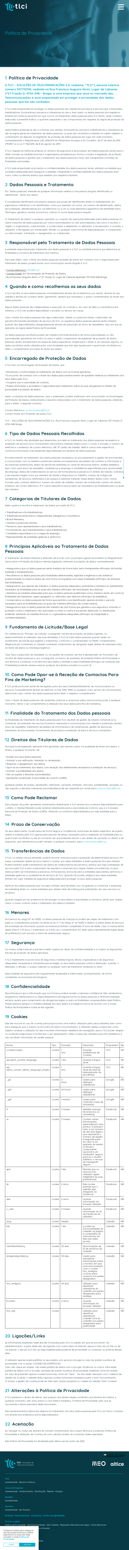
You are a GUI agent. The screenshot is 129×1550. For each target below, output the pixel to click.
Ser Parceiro (24, 1509)
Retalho (50, 1491)
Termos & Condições (36, 1525)
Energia (58, 1491)
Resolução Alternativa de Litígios (75, 1525)
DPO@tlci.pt (33, 270)
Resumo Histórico (27, 1482)
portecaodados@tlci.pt (37, 410)
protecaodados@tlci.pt (108, 788)
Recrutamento (22, 1515)
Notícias (9, 1515)
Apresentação (11, 1482)
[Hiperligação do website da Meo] (99, 1463)
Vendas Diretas (26, 1491)
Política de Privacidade (15, 1525)
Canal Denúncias (98, 1525)
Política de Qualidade (54, 1515)
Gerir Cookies (53, 1525)
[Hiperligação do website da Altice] (117, 1464)
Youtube (39, 1540)
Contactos (36, 1515)
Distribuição (40, 1491)
